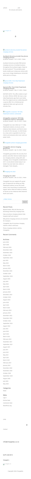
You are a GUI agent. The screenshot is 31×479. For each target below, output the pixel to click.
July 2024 (5, 281)
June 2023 (6, 302)
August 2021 (6, 347)
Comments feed (7, 403)
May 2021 (6, 355)
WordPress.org (7, 405)
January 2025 (7, 268)
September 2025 (8, 258)
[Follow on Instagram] (19, 14)
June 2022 (6, 331)
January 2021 (7, 365)
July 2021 (5, 349)
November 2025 (7, 252)
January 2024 (7, 292)
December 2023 (7, 294)
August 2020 (6, 378)
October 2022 (7, 321)
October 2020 (7, 373)
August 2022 (6, 326)
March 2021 (6, 360)
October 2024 (7, 273)
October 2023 (7, 297)
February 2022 (7, 339)
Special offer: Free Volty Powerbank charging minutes (14, 87)
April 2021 (6, 357)
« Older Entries (7, 199)
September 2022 (8, 323)
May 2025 (6, 263)
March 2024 (6, 289)
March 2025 (6, 265)
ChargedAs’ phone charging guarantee (12, 147)
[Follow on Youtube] (15, 14)
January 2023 (7, 313)
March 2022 (6, 336)
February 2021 (7, 363)
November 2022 (7, 318)
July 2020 (5, 381)
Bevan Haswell (9, 59)
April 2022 (6, 334)
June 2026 (6, 242)
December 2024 (7, 271)
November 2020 (7, 370)
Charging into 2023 (9, 176)
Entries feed (6, 400)
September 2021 (8, 344)
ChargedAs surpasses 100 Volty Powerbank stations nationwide (13, 118)
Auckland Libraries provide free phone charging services (15, 56)
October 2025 (7, 255)
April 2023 (6, 305)
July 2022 (5, 328)
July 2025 (5, 260)
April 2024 (6, 286)
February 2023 (7, 310)
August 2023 (6, 300)
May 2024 (6, 284)
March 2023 (6, 307)
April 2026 (6, 244)
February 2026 (7, 247)
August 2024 (6, 279)
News (23, 59)
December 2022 (7, 315)
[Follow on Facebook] (12, 14)
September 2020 (8, 376)
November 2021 (7, 342)
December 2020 (7, 368)
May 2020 (6, 384)
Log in (5, 397)
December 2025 (7, 250)
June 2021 (6, 352)
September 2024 (8, 276)
